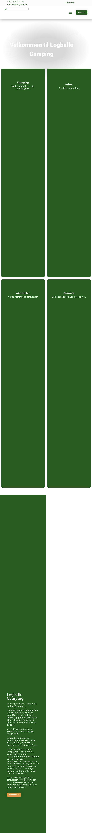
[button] (70, 12)
